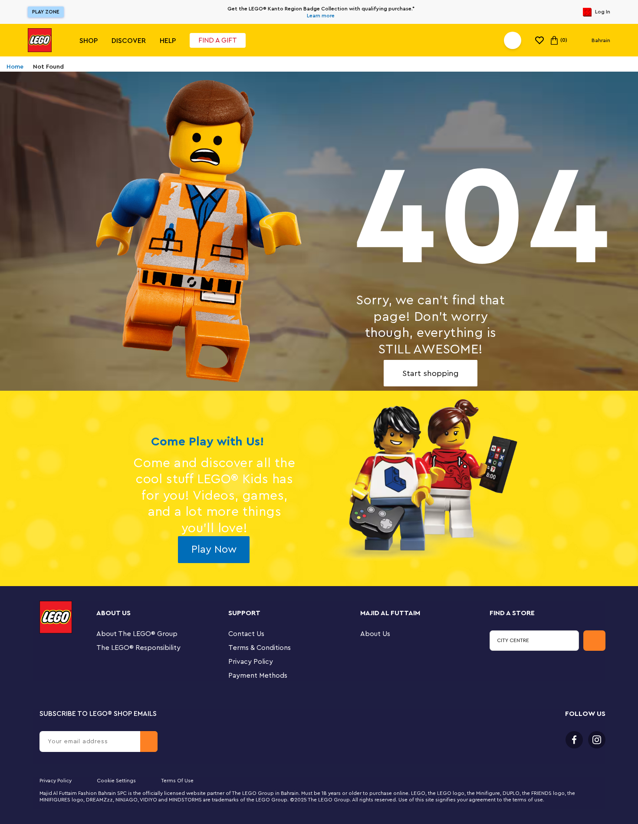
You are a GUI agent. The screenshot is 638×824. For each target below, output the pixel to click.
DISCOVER (129, 40)
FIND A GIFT (217, 40)
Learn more (321, 15)
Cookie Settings (116, 780)
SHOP (88, 40)
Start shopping (430, 373)
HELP (168, 40)
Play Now (214, 549)
